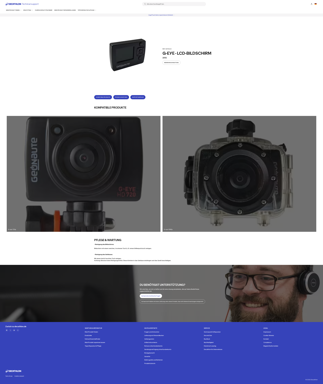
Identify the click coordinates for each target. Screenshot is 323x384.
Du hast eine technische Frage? (150, 296)
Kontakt (266, 339)
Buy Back (207, 339)
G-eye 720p (12, 229)
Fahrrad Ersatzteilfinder (92, 339)
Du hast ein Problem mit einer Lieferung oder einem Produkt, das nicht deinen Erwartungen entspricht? (172, 301)
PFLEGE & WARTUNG (121, 97)
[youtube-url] (14, 330)
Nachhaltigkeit (209, 342)
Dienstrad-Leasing (210, 346)
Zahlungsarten (149, 339)
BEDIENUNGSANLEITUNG (171, 62)
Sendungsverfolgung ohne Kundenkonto (157, 349)
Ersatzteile (88, 335)
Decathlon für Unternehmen (213, 349)
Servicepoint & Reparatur (212, 332)
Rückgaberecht (149, 353)
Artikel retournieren (150, 342)
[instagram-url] (17, 330)
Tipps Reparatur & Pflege (93, 346)
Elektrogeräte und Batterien (153, 360)
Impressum (267, 332)
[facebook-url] (6, 330)
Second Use (208, 335)
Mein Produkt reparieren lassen (95, 342)
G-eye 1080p (168, 229)
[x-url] (10, 330)
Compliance (267, 342)
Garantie (147, 356)
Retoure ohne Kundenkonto (153, 346)
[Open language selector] (316, 4)
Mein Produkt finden (91, 332)
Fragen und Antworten (151, 332)
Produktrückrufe (149, 363)
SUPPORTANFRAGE (138, 97)
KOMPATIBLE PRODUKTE (103, 97)
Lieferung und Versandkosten (154, 335)
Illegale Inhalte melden (270, 346)
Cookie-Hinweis (268, 335)
